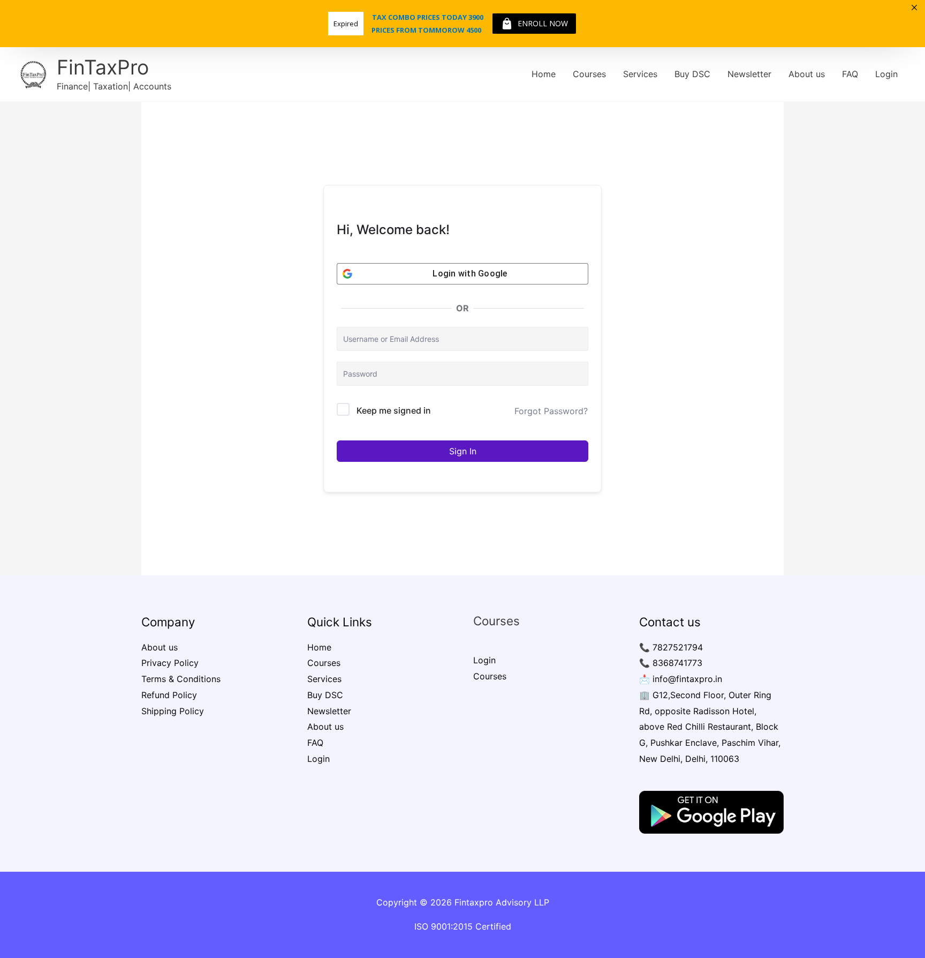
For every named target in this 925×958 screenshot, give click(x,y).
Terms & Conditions (181, 678)
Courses (589, 74)
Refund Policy (169, 695)
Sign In (462, 451)
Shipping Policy (172, 711)
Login (886, 74)
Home (544, 74)
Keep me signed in (394, 410)
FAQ (850, 74)
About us (806, 74)
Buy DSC (692, 74)
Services (640, 74)
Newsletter (749, 74)
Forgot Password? (551, 411)
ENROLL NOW (543, 23)
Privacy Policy (170, 662)
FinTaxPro (103, 67)
